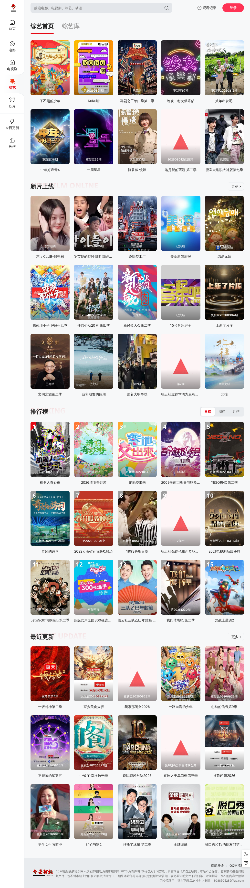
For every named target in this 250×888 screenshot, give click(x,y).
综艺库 (71, 26)
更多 (234, 186)
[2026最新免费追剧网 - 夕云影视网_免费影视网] (12, 8)
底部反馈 (217, 865)
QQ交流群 (236, 865)
